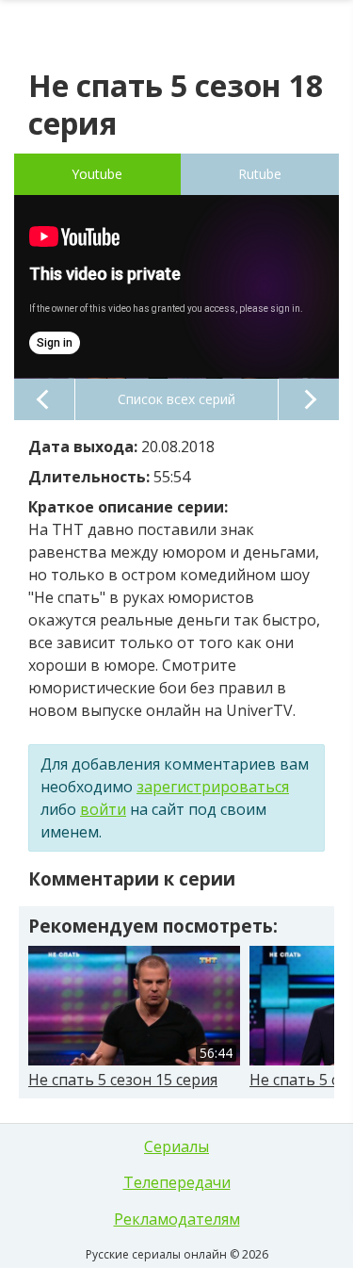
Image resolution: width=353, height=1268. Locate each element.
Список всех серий (176, 399)
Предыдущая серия (44, 399)
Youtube (97, 174)
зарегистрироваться (212, 786)
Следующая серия (309, 399)
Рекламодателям (177, 1219)
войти (103, 809)
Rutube (259, 174)
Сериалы (176, 1146)
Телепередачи (177, 1182)
